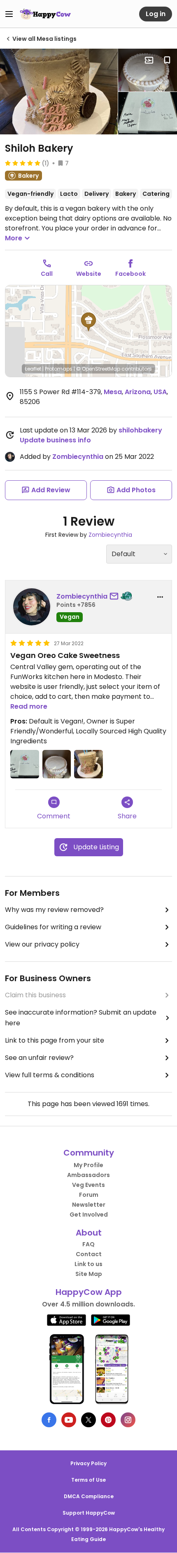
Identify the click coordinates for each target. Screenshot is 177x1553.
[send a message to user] (116, 596)
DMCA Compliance (89, 1496)
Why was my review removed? (54, 909)
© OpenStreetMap (98, 368)
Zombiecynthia (77, 456)
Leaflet (33, 368)
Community (88, 1152)
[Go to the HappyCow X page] (88, 1419)
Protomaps (58, 368)
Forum (88, 1195)
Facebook (130, 274)
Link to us (88, 1264)
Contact (89, 1254)
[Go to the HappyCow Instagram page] (128, 1419)
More (13, 238)
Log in (155, 14)
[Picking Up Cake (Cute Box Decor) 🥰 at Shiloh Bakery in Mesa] (147, 113)
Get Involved (89, 1214)
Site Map (88, 1274)
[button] (88, 321)
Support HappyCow (89, 1512)
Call (47, 274)
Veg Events (88, 1185)
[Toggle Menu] (9, 14)
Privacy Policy (88, 1463)
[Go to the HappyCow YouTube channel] (68, 1419)
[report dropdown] (160, 597)
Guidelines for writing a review (53, 927)
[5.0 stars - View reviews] (22, 163)
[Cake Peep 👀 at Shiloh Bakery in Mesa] (147, 70)
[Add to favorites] (167, 60)
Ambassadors (88, 1175)
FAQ (88, 1244)
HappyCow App (89, 1292)
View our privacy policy (42, 944)
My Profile (88, 1165)
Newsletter (88, 1205)
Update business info (55, 440)
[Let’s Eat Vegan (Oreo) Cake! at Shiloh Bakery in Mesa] (59, 91)
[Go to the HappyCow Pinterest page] (108, 1419)
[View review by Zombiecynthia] (31, 607)
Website (88, 274)
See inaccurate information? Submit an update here (80, 1018)
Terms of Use (88, 1479)
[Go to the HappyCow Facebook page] (49, 1419)
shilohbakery (140, 430)
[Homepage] (45, 14)
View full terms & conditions (49, 1075)
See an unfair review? (39, 1057)
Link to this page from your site (54, 1040)
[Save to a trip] (149, 60)
